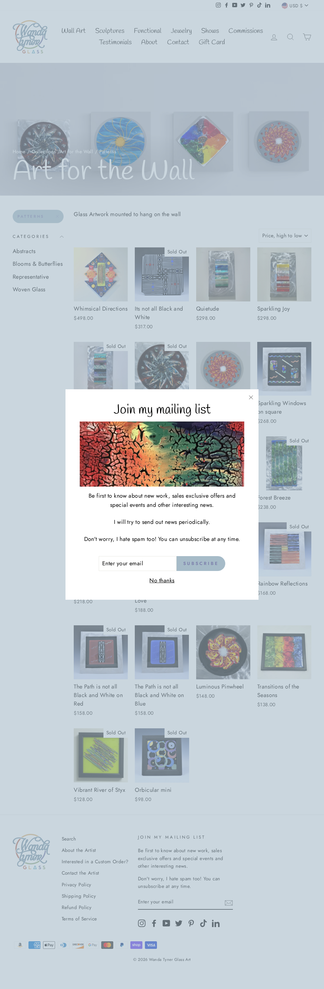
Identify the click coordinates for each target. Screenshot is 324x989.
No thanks (161, 580)
